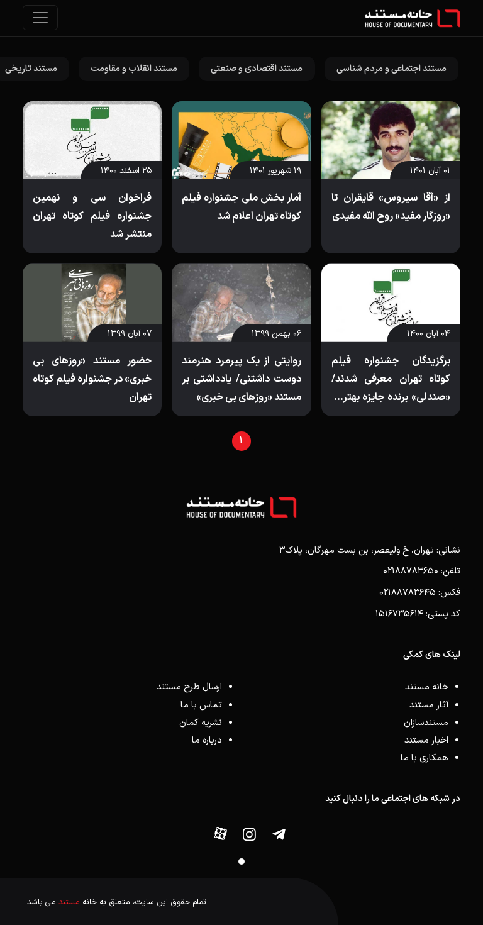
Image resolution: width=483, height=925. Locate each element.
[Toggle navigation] (40, 17)
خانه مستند (426, 687)
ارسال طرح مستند (189, 687)
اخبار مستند (426, 740)
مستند (69, 902)
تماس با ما (201, 705)
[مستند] (412, 18)
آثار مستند (428, 705)
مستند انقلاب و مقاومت (134, 68)
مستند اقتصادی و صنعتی (257, 68)
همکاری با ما (424, 758)
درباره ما (207, 740)
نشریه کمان (200, 722)
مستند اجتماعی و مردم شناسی (391, 68)
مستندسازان (426, 722)
